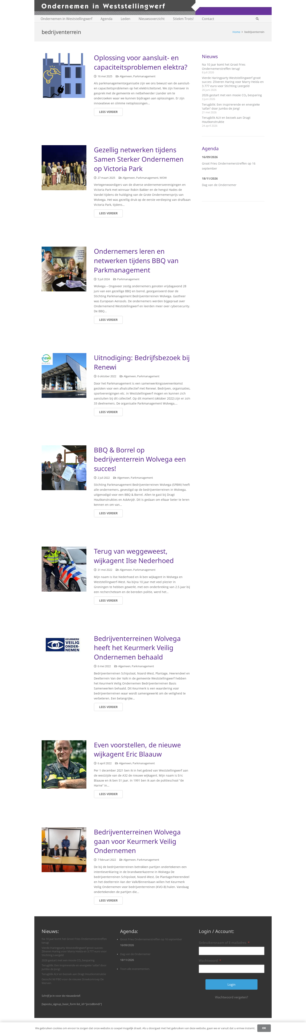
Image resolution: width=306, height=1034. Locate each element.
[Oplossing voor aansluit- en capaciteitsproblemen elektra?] (64, 75)
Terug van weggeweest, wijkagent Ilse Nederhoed (134, 556)
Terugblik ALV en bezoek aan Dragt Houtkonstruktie (74, 974)
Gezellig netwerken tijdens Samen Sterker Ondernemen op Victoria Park (139, 159)
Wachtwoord (210, 960)
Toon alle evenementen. (135, 969)
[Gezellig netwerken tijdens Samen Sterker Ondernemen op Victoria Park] (64, 167)
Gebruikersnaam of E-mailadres (224, 942)
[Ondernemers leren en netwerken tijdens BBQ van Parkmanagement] (64, 269)
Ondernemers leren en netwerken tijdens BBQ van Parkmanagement (136, 260)
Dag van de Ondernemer (219, 185)
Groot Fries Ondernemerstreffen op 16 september (151, 939)
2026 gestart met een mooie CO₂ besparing (232, 95)
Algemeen (126, 76)
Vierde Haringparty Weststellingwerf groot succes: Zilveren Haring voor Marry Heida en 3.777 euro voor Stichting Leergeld (233, 82)
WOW (163, 178)
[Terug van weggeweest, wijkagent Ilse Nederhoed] (64, 569)
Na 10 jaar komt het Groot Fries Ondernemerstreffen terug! (223, 66)
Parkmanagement (144, 76)
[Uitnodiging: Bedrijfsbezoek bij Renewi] (64, 375)
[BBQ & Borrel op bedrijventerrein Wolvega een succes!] (64, 467)
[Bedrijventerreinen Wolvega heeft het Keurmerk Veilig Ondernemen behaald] (64, 645)
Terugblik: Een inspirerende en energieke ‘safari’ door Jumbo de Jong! (231, 106)
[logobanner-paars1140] (153, 7)
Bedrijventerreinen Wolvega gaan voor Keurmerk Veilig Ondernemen (137, 841)
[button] (257, 18)
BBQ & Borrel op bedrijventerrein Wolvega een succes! (140, 459)
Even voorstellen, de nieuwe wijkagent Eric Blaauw (137, 749)
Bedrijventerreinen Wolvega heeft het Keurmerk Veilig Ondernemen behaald (137, 648)
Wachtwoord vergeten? (231, 997)
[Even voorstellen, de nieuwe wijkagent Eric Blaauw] (64, 764)
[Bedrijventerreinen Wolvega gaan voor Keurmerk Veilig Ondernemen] (64, 849)
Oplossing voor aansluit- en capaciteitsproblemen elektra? (140, 62)
